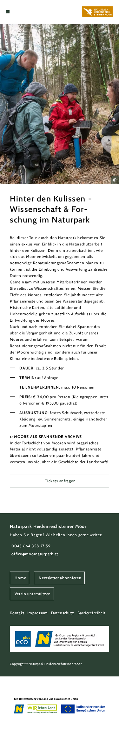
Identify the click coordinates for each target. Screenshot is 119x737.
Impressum (37, 612)
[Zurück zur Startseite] (97, 11)
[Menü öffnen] (8, 11)
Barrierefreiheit (91, 612)
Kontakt (17, 612)
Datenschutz (62, 612)
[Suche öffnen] (17, 11)
